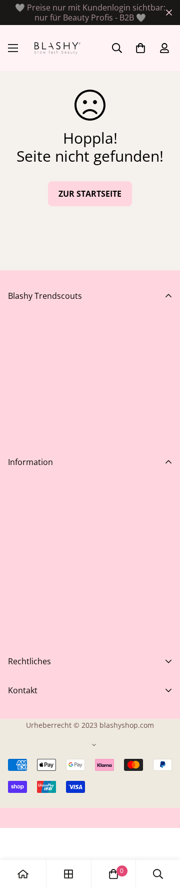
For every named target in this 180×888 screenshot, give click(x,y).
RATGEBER (28, 584)
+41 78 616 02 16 (39, 846)
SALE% (20, 520)
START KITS (29, 552)
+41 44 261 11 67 (39, 810)
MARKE (21, 568)
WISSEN (22, 600)
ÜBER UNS (27, 616)
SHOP (19, 488)
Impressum (29, 703)
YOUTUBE (26, 632)
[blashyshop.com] (56, 48)
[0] (113, 874)
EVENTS (22, 536)
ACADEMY (26, 504)
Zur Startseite (90, 193)
